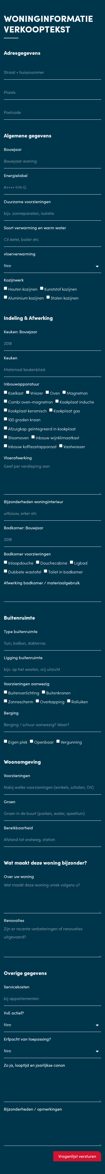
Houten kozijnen (22, 289)
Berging (11, 713)
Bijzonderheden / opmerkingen (33, 1109)
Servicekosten (16, 987)
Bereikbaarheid (18, 828)
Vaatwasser (74, 446)
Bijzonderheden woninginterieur (33, 502)
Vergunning (71, 742)
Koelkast (15, 393)
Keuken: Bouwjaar (20, 332)
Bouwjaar (13, 149)
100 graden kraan (24, 420)
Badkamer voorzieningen (27, 554)
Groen (9, 802)
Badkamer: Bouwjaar (23, 528)
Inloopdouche (20, 563)
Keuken (10, 358)
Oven (55, 393)
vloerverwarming (19, 254)
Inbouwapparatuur (21, 384)
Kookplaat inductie (77, 402)
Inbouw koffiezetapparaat (32, 446)
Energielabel (16, 175)
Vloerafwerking (18, 458)
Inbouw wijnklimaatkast (57, 437)
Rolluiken (79, 702)
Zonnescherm (20, 702)
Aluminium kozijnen (26, 298)
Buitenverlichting (23, 692)
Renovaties (14, 920)
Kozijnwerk (14, 280)
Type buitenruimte (20, 631)
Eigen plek (17, 742)
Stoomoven (18, 437)
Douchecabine (53, 563)
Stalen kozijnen (64, 298)
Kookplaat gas (67, 410)
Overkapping (52, 702)
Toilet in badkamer (65, 571)
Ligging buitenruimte (23, 658)
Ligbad (80, 563)
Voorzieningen (17, 776)
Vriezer (36, 393)
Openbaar (44, 742)
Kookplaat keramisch (27, 410)
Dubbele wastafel (24, 571)
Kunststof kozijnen (60, 289)
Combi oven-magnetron (30, 402)
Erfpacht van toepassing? (27, 1039)
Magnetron (77, 393)
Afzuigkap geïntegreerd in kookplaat (42, 428)
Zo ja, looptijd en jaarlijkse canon (34, 1065)
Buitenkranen (58, 692)
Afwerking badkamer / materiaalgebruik (42, 583)
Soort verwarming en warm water (35, 228)
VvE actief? (14, 1013)
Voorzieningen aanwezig (26, 684)
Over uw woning (19, 876)
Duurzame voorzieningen (27, 202)
